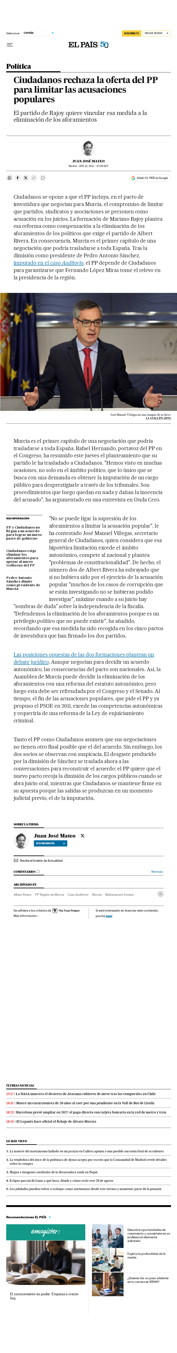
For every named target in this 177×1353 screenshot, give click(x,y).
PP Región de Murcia (49, 894)
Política (18, 66)
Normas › (157, 871)
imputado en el (48, 263)
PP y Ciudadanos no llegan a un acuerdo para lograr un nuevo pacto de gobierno (24, 533)
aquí (109, 916)
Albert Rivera (22, 894)
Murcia (97, 894)
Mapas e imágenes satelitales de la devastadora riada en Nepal (53, 1172)
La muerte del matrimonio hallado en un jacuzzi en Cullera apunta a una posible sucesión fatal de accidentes (87, 1151)
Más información (25, 916)
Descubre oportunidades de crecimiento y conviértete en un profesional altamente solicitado (149, 1235)
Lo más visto (16, 1141)
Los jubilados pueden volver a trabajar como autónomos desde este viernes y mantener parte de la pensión (85, 1189)
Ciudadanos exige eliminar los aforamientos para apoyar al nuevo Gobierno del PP (22, 558)
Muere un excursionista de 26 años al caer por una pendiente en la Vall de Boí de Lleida (85, 1103)
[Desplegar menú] (10, 45)
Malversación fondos (119, 894)
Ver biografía (45, 843)
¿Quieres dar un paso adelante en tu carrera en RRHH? (148, 1280)
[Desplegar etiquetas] (160, 894)
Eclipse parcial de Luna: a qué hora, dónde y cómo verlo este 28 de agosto (61, 1180)
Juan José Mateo (88, 161)
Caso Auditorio (78, 894)
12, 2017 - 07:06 (93, 166)
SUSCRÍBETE (131, 33)
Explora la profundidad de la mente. (146, 1255)
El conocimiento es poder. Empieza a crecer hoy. (44, 1296)
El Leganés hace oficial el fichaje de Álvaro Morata (56, 1121)
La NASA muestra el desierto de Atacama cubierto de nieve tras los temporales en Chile (86, 1094)
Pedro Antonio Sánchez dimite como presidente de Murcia (23, 583)
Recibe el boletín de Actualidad (41, 860)
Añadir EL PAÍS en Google (152, 178)
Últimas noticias (20, 1085)
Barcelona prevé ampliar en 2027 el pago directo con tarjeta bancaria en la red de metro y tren (91, 1112)
